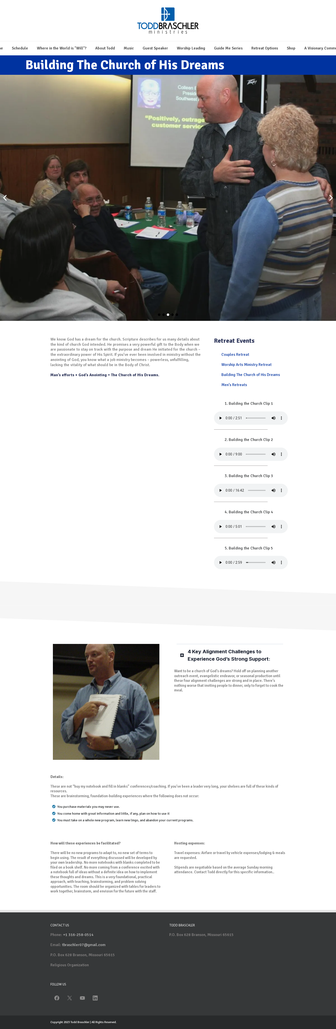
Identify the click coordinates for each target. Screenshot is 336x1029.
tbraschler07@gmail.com (84, 944)
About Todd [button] (105, 48)
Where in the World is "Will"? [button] (61, 48)
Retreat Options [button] (264, 48)
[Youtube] (82, 998)
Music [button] (129, 48)
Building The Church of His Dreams (250, 374)
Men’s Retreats (234, 384)
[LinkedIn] (95, 998)
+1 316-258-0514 (78, 934)
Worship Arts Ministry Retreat (246, 364)
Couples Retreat (235, 354)
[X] (69, 998)
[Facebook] (56, 998)
